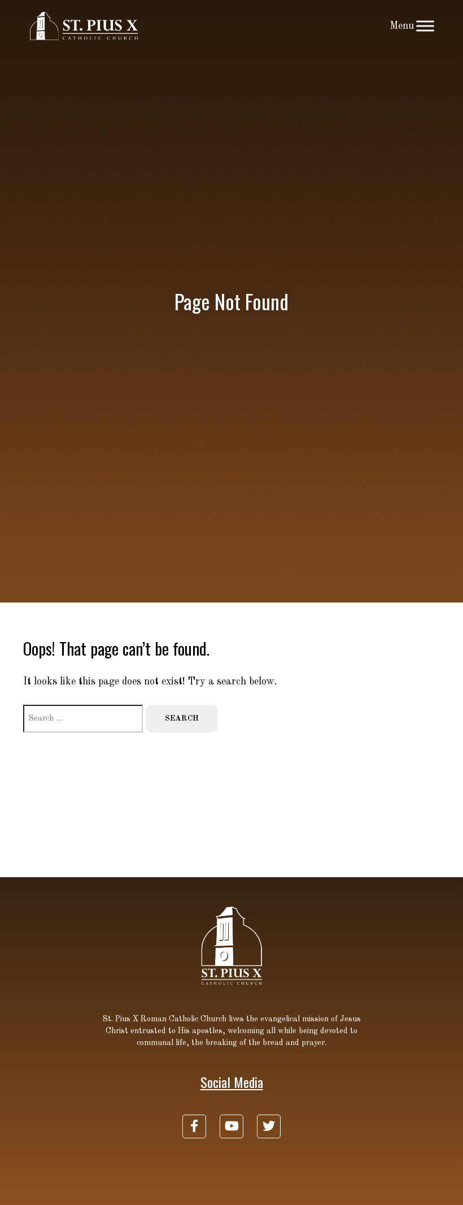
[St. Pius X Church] (84, 26)
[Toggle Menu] (425, 25)
